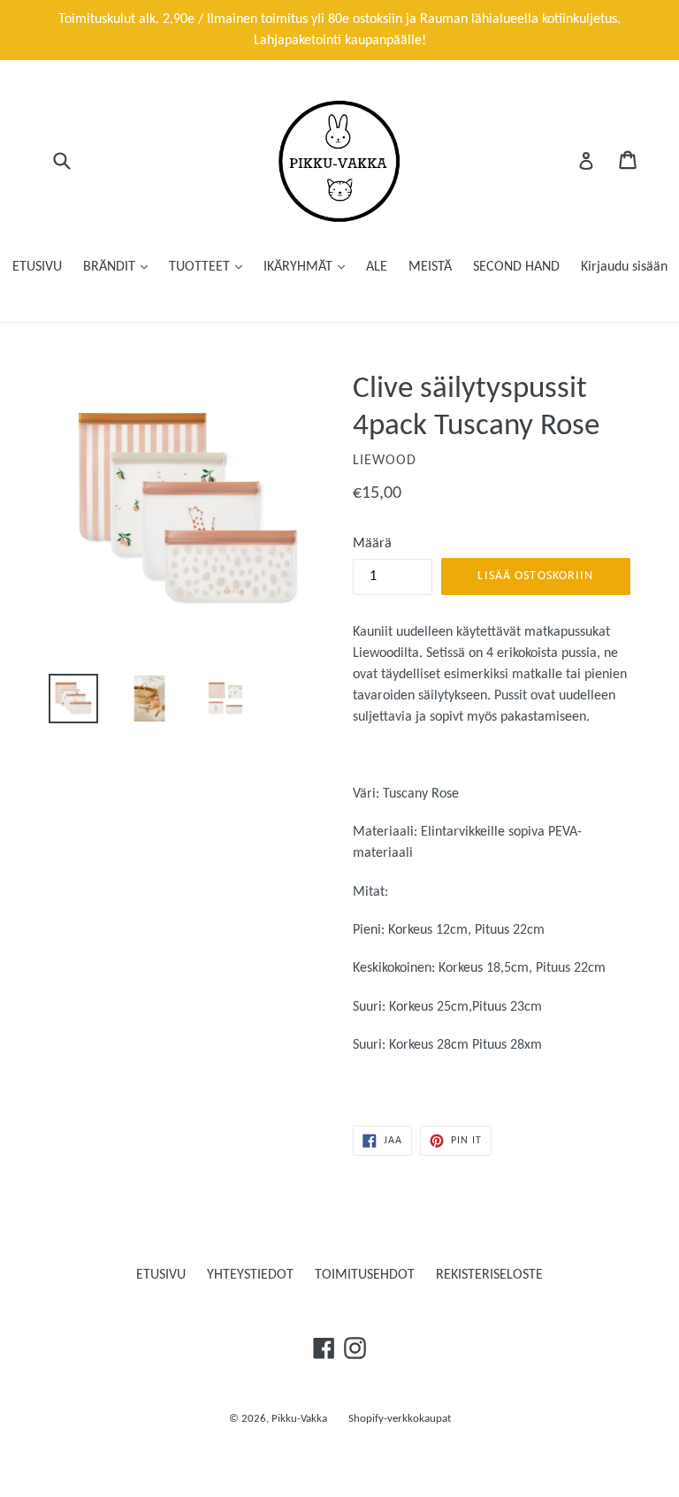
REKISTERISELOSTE (489, 1275)
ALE (376, 267)
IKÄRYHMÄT (299, 267)
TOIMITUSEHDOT (365, 1275)
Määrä (372, 544)
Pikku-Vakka (299, 1418)
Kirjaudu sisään (624, 267)
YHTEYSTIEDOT (250, 1275)
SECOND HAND (516, 267)
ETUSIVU (37, 267)
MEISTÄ (430, 267)
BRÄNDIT (111, 267)
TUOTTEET (201, 267)
